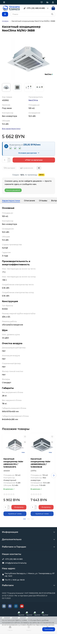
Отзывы (43, 200)
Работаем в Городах (14, 546)
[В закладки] (25, 436)
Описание (29, 200)
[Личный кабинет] (53, 2)
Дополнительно (11, 539)
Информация (10, 532)
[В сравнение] (25, 442)
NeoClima (33, 100)
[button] (3, 475)
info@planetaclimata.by (16, 563)
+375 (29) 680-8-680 (35, 8)
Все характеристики (11, 128)
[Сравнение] (47, 2)
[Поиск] (52, 14)
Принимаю (48, 629)
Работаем (8, 585)
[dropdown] (4, 2)
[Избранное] (41, 2)
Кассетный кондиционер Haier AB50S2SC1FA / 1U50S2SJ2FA (13, 463)
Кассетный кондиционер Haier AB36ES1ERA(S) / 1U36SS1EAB (40, 463)
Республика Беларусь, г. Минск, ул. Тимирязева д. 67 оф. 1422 (29, 574)
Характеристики (11, 200)
